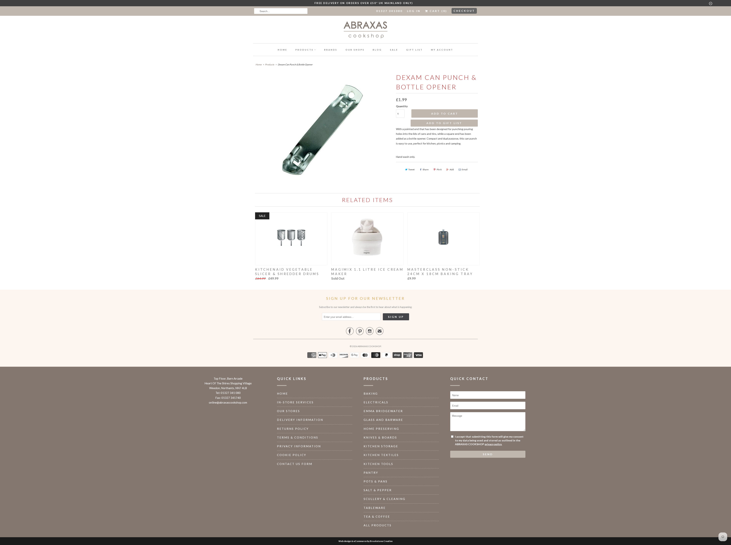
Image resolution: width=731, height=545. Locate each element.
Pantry (371, 472)
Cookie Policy (291, 455)
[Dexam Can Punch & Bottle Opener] (322, 130)
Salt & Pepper (378, 490)
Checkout (464, 10)
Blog (377, 49)
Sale (394, 49)
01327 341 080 (231, 392)
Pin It (439, 169)
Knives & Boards (380, 437)
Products (304, 49)
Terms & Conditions (297, 437)
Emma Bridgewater (383, 411)
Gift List (414, 49)
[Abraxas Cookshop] (365, 30)
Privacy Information (299, 446)
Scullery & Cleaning (384, 499)
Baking (371, 393)
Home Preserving (381, 428)
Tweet (411, 169)
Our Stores (288, 411)
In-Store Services (295, 402)
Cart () (437, 11)
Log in (414, 11)
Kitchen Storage (381, 446)
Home (282, 49)
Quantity (402, 106)
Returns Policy (293, 428)
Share (426, 169)
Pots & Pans (376, 481)
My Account (442, 49)
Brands (330, 49)
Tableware (375, 507)
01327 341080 (389, 11)
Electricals (376, 402)
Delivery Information (300, 419)
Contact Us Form (294, 464)
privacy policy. (493, 444)
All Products (378, 525)
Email (465, 169)
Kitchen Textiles (381, 455)
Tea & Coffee (377, 516)
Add (452, 169)
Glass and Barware (383, 419)
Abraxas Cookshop (369, 346)
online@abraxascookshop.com (228, 402)
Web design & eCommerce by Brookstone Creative (365, 541)
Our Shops (355, 49)
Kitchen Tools (378, 464)
